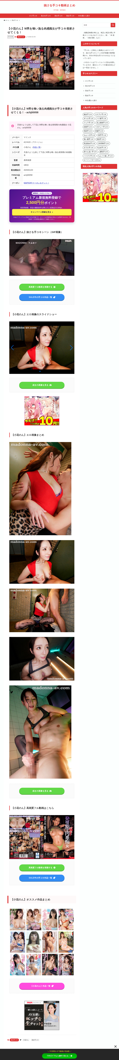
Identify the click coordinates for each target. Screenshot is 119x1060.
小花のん (26, 1040)
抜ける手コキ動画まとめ (59, 5)
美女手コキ (21, 37)
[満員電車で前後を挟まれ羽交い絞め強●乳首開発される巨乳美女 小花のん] (66, 975)
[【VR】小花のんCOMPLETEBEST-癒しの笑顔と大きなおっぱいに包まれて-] (17, 929)
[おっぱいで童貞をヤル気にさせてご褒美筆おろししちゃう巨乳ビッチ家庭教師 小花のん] (66, 929)
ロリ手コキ (89, 81)
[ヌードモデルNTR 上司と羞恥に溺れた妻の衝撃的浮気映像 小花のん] (50, 952)
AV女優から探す (91, 100)
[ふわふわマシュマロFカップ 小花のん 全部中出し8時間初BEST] (50, 929)
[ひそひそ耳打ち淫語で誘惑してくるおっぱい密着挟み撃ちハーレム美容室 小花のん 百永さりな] (34, 929)
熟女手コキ (89, 95)
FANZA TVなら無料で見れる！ (58, 1056)
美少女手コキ (90, 86)
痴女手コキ (35, 1040)
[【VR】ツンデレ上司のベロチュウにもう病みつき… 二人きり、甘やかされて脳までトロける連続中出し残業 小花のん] (50, 975)
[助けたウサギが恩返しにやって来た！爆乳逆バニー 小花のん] (34, 975)
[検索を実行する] (113, 25)
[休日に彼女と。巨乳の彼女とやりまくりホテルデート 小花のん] (17, 975)
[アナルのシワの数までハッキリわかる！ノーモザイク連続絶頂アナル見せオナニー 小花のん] (34, 952)
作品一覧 (36, 147)
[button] (71, 347)
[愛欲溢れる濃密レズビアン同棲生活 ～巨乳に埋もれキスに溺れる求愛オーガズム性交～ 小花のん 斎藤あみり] (17, 952)
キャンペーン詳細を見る (42, 212)
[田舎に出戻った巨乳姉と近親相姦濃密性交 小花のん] (66, 952)
